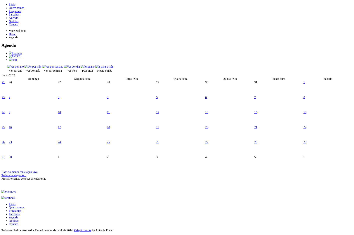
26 (3, 142)
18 (108, 127)
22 (3, 82)
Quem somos (16, 7)
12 (157, 112)
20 (206, 127)
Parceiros (14, 14)
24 (3, 112)
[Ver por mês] (33, 66)
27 (206, 142)
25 (3, 127)
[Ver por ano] (15, 66)
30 (10, 157)
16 (10, 127)
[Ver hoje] (72, 66)
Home (12, 34)
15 (304, 112)
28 (255, 142)
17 (59, 127)
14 (255, 112)
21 (255, 127)
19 (157, 127)
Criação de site (82, 230)
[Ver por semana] (52, 66)
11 (108, 112)
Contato (13, 24)
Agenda (13, 17)
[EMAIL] (15, 56)
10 (59, 112)
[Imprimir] (15, 53)
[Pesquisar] (88, 66)
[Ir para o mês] (104, 66)
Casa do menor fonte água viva (19, 172)
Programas (15, 11)
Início (12, 4)
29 (304, 142)
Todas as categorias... (13, 175)
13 (206, 112)
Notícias (13, 21)
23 (3, 97)
